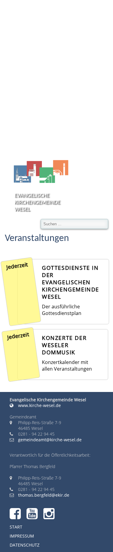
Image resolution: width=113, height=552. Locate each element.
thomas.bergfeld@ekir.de (43, 495)
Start (16, 527)
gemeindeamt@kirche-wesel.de (50, 440)
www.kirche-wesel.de (39, 405)
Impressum (22, 536)
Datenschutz (24, 545)
